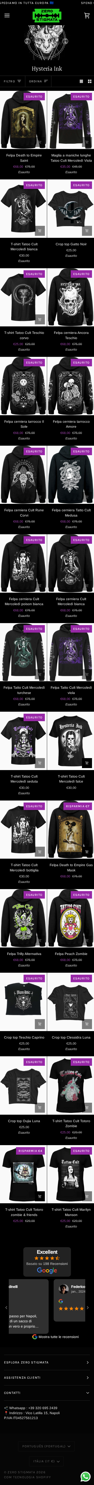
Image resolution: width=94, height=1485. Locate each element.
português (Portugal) (44, 1446)
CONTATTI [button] (12, 1393)
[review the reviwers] (49, 1301)
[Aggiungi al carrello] (40, 142)
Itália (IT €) (44, 1461)
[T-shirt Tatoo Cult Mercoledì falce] (70, 741)
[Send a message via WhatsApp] (85, 1477)
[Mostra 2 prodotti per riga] (89, 81)
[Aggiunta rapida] (87, 142)
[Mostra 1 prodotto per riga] (81, 81)
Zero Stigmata (21, 1472)
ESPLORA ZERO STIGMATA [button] (26, 1362)
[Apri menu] (11, 15)
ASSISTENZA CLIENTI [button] (22, 1377)
